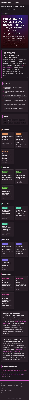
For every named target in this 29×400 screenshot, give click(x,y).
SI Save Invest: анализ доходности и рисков (15, 95)
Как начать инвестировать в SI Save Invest (15, 97)
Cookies (9, 390)
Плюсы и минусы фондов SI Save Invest (21, 211)
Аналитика (4, 10)
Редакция (3, 388)
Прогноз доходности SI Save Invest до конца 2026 (6, 228)
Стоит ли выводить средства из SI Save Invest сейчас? (6, 300)
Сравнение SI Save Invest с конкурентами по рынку (6, 192)
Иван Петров (5, 179)
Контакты (3, 390)
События (21, 6)
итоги (4, 120)
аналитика (15, 120)
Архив (21, 386)
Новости (3, 6)
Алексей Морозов (20, 144)
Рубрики (22, 384)
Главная (3, 13)
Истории (15, 6)
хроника (5, 122)
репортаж (17, 122)
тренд (9, 120)
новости (23, 122)
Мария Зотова (5, 143)
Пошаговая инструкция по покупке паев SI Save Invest (21, 248)
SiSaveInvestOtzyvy (10, 2)
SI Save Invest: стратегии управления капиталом (6, 212)
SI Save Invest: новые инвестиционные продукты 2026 (21, 283)
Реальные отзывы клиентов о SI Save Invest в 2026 (20, 139)
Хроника (9, 6)
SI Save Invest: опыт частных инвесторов (6, 264)
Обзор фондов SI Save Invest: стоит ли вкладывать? (7, 138)
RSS (21, 388)
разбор (11, 122)
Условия (10, 388)
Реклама (3, 393)
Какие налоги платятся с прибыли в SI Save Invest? (6, 283)
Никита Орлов (19, 181)
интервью (22, 120)
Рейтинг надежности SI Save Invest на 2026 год (20, 176)
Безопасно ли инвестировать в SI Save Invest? (7, 247)
